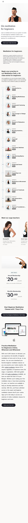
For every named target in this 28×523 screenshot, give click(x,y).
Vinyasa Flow (6, 241)
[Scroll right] (24, 233)
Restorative (12, 241)
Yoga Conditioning (7, 242)
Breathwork (24, 242)
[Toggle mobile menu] (3, 1)
